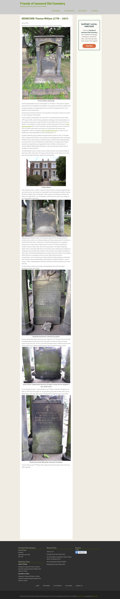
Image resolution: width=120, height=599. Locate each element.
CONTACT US (79, 585)
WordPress (95, 596)
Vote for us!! (50, 551)
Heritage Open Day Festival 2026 (56, 554)
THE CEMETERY (69, 11)
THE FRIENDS (56, 11)
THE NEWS (94, 11)
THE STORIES (82, 11)
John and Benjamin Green (49, 130)
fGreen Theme (81, 596)
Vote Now (89, 46)
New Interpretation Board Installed (56, 562)
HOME (37, 585)
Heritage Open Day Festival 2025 (56, 564)
